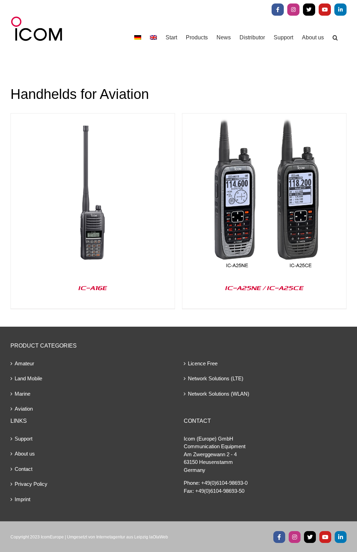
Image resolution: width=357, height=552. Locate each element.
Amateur (24, 363)
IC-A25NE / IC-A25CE (264, 287)
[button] (335, 37)
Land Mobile (28, 378)
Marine (22, 394)
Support (23, 439)
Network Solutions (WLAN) (218, 394)
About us (25, 454)
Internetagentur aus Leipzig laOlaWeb (132, 537)
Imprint (22, 499)
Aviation (24, 409)
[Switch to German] (137, 37)
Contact (23, 469)
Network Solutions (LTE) (215, 378)
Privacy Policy (31, 484)
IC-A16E (92, 287)
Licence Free (203, 363)
